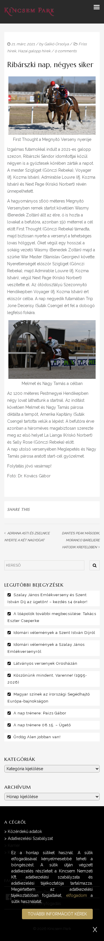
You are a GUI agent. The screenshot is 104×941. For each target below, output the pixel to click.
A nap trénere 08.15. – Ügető (42, 725)
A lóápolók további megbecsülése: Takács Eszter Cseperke (52, 617)
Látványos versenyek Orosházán (45, 663)
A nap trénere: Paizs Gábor (40, 713)
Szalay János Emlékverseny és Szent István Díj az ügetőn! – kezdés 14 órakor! (48, 598)
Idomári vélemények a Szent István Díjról (54, 632)
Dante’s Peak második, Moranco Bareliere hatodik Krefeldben (81, 540)
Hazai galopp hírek (34, 51)
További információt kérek (57, 914)
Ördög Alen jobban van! (37, 737)
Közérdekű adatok (25, 831)
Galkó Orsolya (56, 44)
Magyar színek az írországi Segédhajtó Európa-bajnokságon (49, 697)
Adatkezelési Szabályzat (30, 838)
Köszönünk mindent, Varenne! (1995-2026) (47, 678)
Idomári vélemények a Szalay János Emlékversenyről (46, 648)
